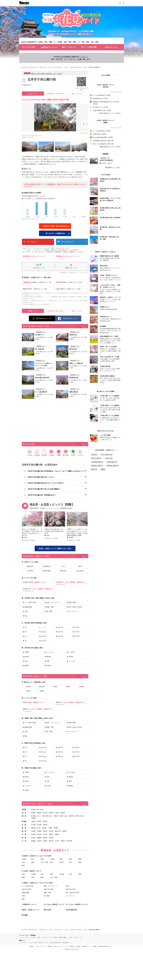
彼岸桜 (26, 657)
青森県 (39, 813)
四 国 (24, 838)
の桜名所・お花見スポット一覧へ (37, 283)
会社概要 (94, 946)
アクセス (77, 94)
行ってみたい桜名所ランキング (54, 904)
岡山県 (39, 834)
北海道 (40, 42)
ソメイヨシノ (30, 161)
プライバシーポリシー (40, 946)
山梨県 (33, 821)
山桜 (25, 661)
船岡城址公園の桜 (112, 466)
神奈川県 (42, 686)
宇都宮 (82, 816)
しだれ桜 (71, 652)
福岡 (23, 866)
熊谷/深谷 (63, 571)
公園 (25, 611)
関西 (74, 42)
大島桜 (71, 657)
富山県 (39, 825)
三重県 (50, 828)
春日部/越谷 (47, 571)
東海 (69, 42)
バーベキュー (73, 611)
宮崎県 (63, 841)
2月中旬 (60, 627)
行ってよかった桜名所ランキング (77, 904)
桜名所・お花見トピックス (30, 910)
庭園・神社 (50, 607)
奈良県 (51, 831)
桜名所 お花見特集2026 (29, 42)
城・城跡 (49, 611)
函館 (41, 809)
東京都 (28, 686)
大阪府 (33, 831)
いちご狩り (32, 937)
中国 (82, 42)
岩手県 (45, 813)
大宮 (63, 566)
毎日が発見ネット (66, 942)
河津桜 (48, 666)
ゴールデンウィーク (47, 937)
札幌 (37, 809)
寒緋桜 (48, 657)
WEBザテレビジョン (43, 942)
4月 (60, 174)
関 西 (24, 831)
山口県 (45, 834)
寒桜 (47, 661)
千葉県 (55, 686)
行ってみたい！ (40, 241)
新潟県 (45, 821)
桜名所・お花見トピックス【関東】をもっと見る (55, 548)
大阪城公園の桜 (112, 462)
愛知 (79, 862)
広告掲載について (86, 946)
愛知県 (33, 828)
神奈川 (61, 862)
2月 (86, 161)
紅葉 (71, 937)
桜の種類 (25, 915)
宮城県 (33, 813)
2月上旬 (43, 747)
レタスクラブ (23, 942)
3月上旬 (43, 632)
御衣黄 (26, 666)
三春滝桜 (94, 455)
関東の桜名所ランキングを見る (110, 146)
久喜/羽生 (30, 571)
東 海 (24, 828)
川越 (65, 816)
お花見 (38, 937)
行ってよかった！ (74, 241)
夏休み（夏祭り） (63, 937)
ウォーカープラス (24, 937)
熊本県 (51, 841)
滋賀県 (64, 831)
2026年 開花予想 (71, 910)
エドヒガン (72, 661)
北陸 (65, 42)
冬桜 (47, 777)
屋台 (25, 616)
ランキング (34, 256)
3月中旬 (60, 632)
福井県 (45, 825)
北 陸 (24, 825)
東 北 (24, 813)
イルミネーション (77, 937)
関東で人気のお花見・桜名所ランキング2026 (46, 74)
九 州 (24, 841)
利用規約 (31, 946)
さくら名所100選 (90, 47)
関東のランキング (34, 702)
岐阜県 (44, 828)
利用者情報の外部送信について (105, 946)
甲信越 (59, 42)
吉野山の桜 (108, 458)
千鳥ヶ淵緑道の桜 (106, 455)
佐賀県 (39, 841)
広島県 (33, 834)
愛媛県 (39, 838)
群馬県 (81, 686)
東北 (45, 42)
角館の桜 (94, 469)
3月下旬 (76, 632)
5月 (25, 641)
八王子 (38, 816)
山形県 (57, 813)
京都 (78, 42)
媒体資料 (78, 946)
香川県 (33, 838)
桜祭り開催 (72, 602)
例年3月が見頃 (48, 889)
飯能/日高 (30, 566)
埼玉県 (25, 85)
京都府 (39, 831)
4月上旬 (43, 636)
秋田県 (51, 813)
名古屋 (38, 828)
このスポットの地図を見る (56, 233)
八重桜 (26, 652)
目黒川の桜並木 (96, 458)
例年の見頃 (54, 94)
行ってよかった (70, 47)
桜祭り (68, 886)
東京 (54, 42)
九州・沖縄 (94, 42)
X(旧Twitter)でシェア (44, 318)
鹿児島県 (69, 841)
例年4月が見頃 (70, 889)
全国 (23, 874)
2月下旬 (76, 627)
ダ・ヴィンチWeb (32, 942)
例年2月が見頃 (26, 889)
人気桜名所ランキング (29, 904)
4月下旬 (76, 636)
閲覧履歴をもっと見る (112, 167)
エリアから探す (30, 47)
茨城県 (41, 691)
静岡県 (56, 828)
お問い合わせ (57, 946)
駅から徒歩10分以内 (75, 607)
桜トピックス (113, 47)
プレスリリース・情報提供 (68, 946)
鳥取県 (51, 834)
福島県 (63, 813)
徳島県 (45, 838)
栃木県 (28, 691)
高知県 (51, 838)
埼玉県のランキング (34, 582)
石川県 (33, 825)
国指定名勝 (28, 607)
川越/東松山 (47, 566)
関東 (50, 42)
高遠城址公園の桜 (97, 466)
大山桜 (48, 786)
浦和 (79, 566)
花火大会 (55, 937)
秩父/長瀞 (80, 571)
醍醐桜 (103, 469)
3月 (25, 632)
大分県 (57, 841)
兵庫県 (45, 831)
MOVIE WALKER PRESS (55, 942)
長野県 (39, 821)
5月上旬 (43, 641)
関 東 (24, 816)
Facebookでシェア (70, 318)
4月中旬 (60, 636)
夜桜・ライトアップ (53, 602)
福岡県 (33, 841)
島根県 (57, 834)
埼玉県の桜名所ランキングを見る (109, 113)
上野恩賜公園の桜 (97, 462)
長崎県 (45, 841)
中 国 (24, 834)
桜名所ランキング (50, 47)
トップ (32, 94)
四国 (87, 42)
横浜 (50, 816)
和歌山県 (58, 831)
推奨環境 (50, 946)
